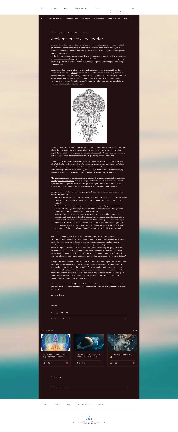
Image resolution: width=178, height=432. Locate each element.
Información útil (55, 19)
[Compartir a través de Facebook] (52, 312)
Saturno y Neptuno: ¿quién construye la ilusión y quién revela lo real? (89, 356)
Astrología (86, 19)
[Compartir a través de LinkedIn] (62, 312)
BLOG (43, 19)
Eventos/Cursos (72, 19)
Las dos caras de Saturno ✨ (121, 356)
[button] (135, 18)
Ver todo (134, 330)
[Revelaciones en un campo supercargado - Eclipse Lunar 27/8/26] (55, 342)
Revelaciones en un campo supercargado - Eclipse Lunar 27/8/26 (55, 356)
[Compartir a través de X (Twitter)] (57, 312)
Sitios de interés (114, 19)
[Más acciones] (126, 33)
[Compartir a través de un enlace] (67, 312)
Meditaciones (99, 19)
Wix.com (93, 423)
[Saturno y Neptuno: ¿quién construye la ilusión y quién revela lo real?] (89, 342)
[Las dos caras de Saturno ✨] (122, 342)
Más (125, 19)
